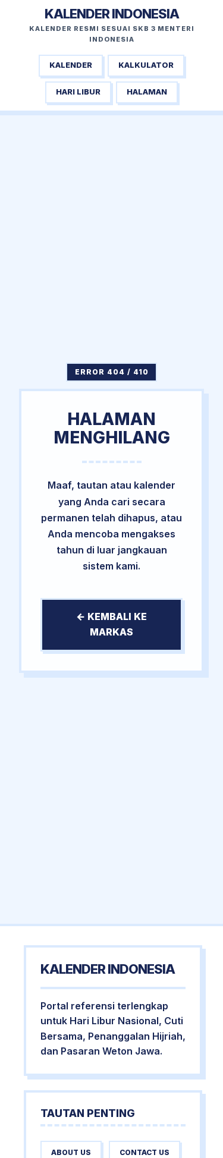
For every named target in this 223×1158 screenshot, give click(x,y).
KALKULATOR (146, 65)
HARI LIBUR (78, 91)
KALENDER (70, 65)
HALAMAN (147, 91)
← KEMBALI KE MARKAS (111, 624)
